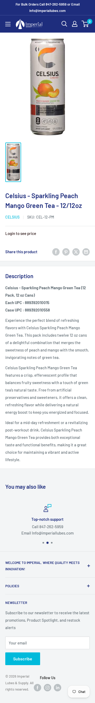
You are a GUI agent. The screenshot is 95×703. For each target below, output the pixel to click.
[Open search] (64, 24)
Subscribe (22, 658)
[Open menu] (8, 24)
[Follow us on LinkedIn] (57, 687)
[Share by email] (86, 252)
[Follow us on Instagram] (47, 687)
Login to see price (20, 233)
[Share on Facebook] (56, 252)
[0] (85, 24)
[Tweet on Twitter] (76, 252)
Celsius (12, 217)
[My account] (74, 24)
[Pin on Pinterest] (66, 252)
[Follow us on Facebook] (37, 687)
